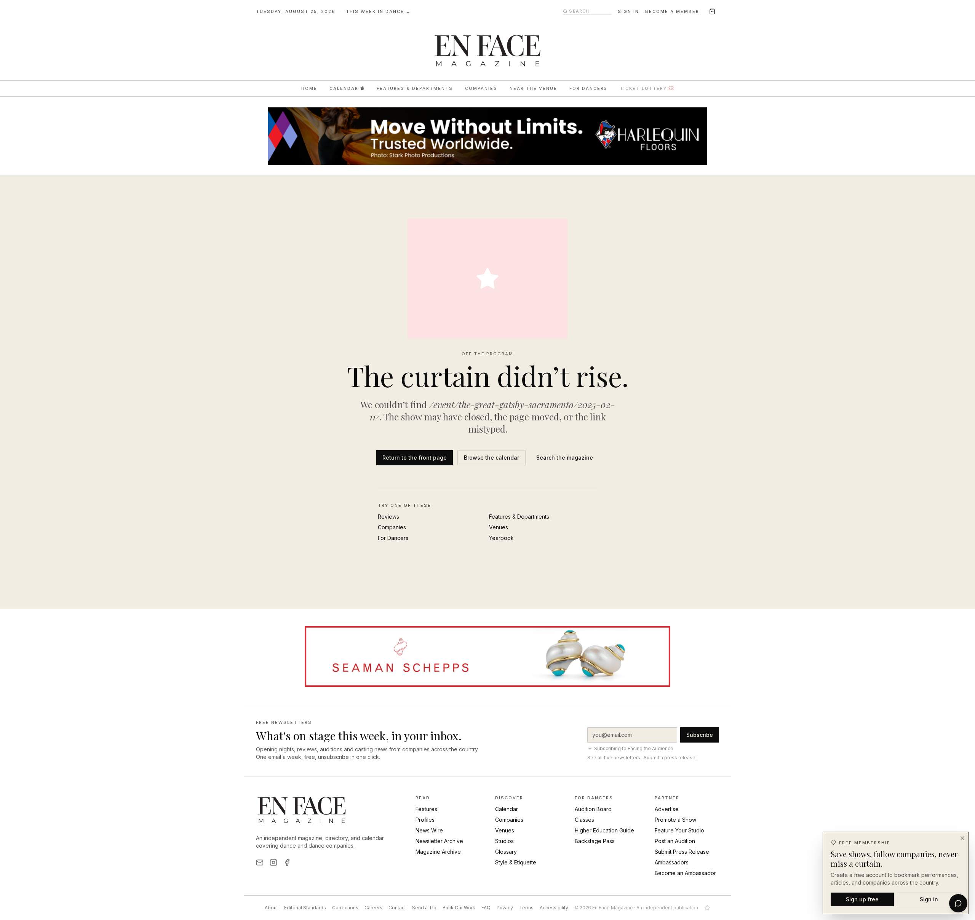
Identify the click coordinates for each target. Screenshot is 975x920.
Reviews (388, 516)
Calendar (343, 88)
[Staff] (707, 908)
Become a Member (672, 11)
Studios (504, 841)
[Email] (260, 862)
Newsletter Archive (439, 841)
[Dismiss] (962, 838)
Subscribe (699, 735)
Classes (584, 819)
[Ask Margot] (958, 903)
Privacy (505, 907)
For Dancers (588, 88)
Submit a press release (669, 757)
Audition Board (593, 809)
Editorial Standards (305, 907)
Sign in (628, 11)
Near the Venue (533, 88)
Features (426, 809)
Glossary (506, 851)
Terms (526, 907)
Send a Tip (424, 907)
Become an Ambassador (685, 873)
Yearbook (501, 538)
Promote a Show (675, 819)
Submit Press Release (682, 851)
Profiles (425, 819)
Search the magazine (564, 457)
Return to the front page (414, 457)
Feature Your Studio (679, 830)
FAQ (486, 907)
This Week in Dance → (378, 11)
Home (309, 88)
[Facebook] (287, 862)
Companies (481, 88)
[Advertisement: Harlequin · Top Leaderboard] (487, 136)
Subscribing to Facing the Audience (633, 748)
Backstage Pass (595, 841)
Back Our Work (459, 907)
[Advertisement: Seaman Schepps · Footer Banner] (487, 656)
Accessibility (554, 907)
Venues (498, 527)
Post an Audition (675, 841)
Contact (397, 907)
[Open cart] (712, 11)
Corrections (345, 907)
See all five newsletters (613, 757)
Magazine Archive (438, 851)
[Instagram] (273, 862)
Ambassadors (672, 862)
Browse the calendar (491, 457)
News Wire (429, 830)
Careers (373, 907)
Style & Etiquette (515, 862)
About (271, 907)
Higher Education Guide (604, 830)
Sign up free (862, 899)
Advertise (667, 809)
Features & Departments (415, 88)
